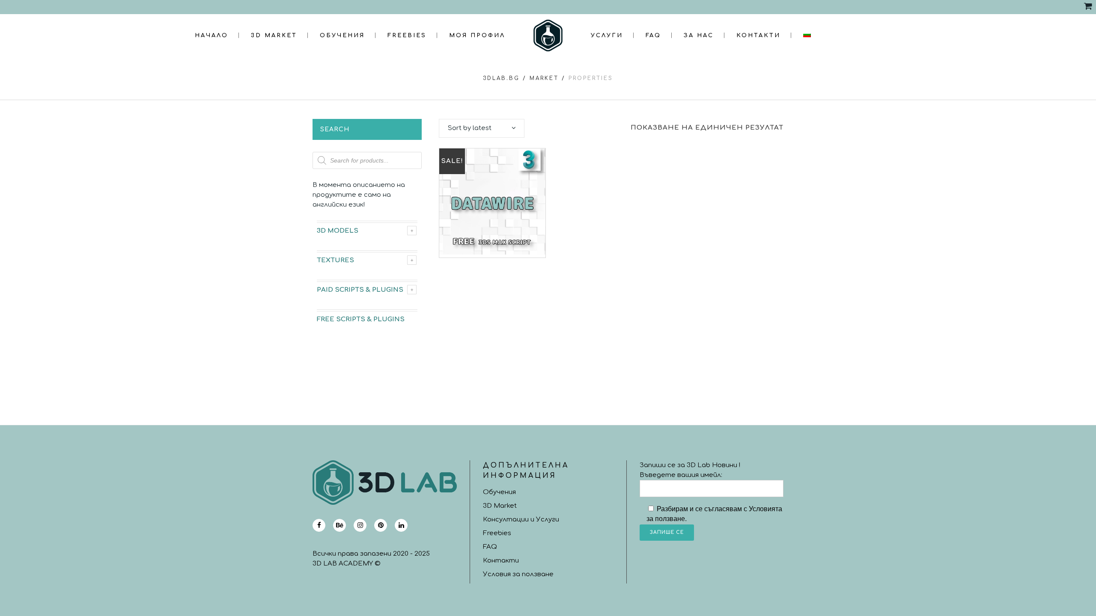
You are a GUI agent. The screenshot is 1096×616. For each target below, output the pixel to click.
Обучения (499, 492)
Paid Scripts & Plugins (360, 289)
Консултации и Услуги (521, 519)
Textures (335, 260)
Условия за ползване (518, 574)
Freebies (497, 533)
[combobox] (481, 128)
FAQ (490, 547)
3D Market (500, 505)
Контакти (501, 560)
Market (544, 78)
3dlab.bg (501, 78)
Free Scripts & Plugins (361, 319)
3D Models (337, 230)
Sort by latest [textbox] (469, 128)
